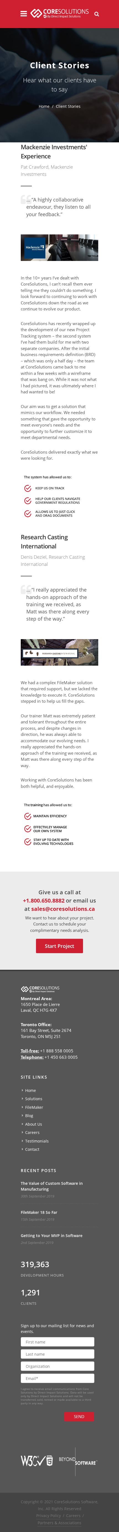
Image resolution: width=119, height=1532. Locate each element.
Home (44, 106)
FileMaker (34, 1107)
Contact (32, 1149)
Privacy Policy (48, 1515)
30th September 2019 (37, 1196)
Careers (32, 1132)
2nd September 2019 (37, 1243)
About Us (33, 1124)
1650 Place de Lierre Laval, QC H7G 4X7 (40, 1004)
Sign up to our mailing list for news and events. (57, 1328)
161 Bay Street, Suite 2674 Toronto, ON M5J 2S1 (46, 1030)
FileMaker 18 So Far (39, 1212)
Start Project (59, 946)
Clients (29, 1303)
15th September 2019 (37, 1219)
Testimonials (37, 1141)
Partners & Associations (59, 1522)
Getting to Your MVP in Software (51, 1235)
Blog (29, 1115)
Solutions (33, 1098)
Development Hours (42, 1275)
